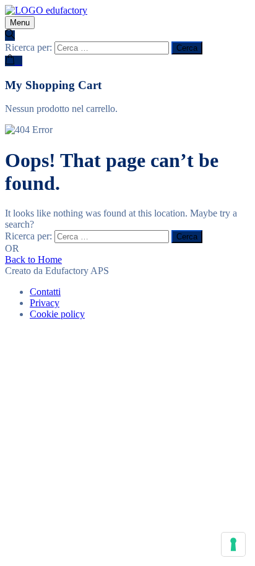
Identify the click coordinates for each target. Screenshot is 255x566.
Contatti (45, 291)
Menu (20, 22)
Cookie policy (57, 314)
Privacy (44, 303)
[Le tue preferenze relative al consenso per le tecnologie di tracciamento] (233, 544)
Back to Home (33, 259)
